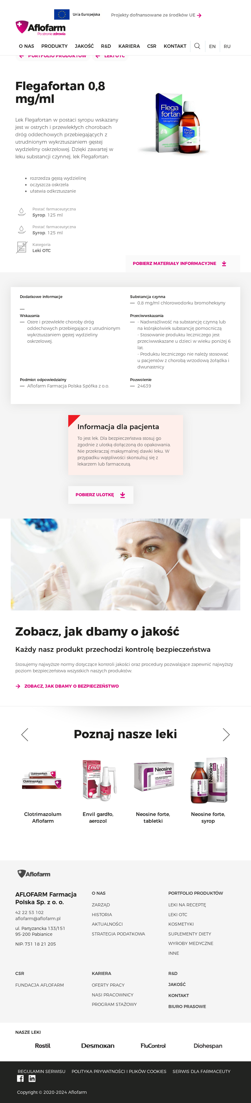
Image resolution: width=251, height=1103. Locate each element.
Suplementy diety (189, 934)
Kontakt (175, 46)
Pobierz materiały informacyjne (175, 263)
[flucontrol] (135, 1045)
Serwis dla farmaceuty (201, 1071)
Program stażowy (114, 1004)
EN (212, 46)
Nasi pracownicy (112, 995)
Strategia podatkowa (118, 934)
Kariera (129, 46)
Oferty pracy (108, 985)
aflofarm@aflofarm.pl (38, 918)
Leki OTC (114, 56)
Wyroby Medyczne (190, 943)
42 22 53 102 (29, 912)
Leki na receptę (187, 905)
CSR (151, 46)
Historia (102, 914)
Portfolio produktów (57, 56)
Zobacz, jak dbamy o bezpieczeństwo (71, 686)
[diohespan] (190, 1045)
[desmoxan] (80, 1045)
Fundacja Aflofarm (39, 985)
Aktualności (107, 924)
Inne (173, 953)
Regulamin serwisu (42, 1071)
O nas (26, 46)
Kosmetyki (181, 924)
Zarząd (101, 905)
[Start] (40, 28)
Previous (26, 735)
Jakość (84, 46)
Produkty (54, 46)
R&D (106, 46)
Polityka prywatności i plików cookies (119, 1071)
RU (227, 46)
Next (225, 735)
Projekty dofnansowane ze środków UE (154, 15)
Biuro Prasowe (187, 1006)
